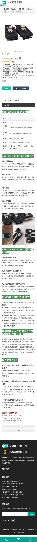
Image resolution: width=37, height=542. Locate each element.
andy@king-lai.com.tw (14, 421)
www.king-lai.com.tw (13, 481)
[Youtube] (8, 520)
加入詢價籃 (22, 88)
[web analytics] (3, 5)
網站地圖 (21, 532)
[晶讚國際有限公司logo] (14, 452)
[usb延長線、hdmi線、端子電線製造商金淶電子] (14, 446)
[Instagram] (13, 520)
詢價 (6, 88)
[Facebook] (4, 520)
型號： (5, 101)
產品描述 (6, 105)
